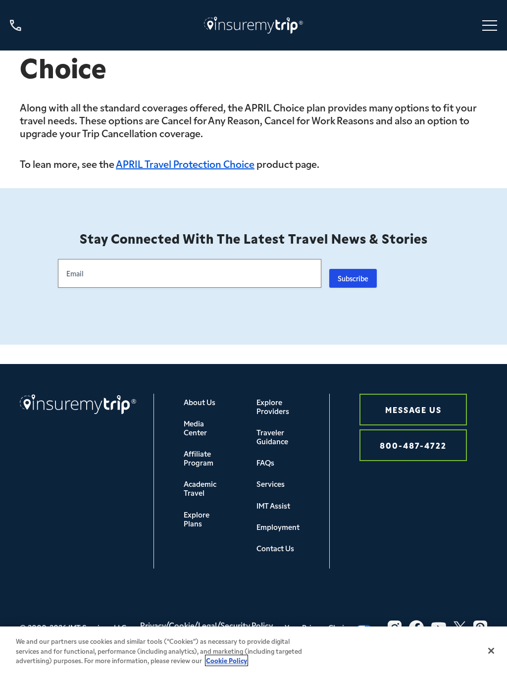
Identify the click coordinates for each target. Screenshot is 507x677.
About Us (199, 402)
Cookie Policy (226, 660)
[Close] (491, 651)
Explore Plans (196, 518)
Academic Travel (200, 488)
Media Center (195, 427)
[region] (253, 651)
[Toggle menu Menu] (489, 25)
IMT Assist (273, 505)
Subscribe (353, 278)
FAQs (265, 462)
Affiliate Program (198, 458)
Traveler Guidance (272, 436)
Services (270, 483)
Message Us (413, 409)
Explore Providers (272, 406)
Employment (278, 526)
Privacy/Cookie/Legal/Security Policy (206, 625)
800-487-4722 (413, 445)
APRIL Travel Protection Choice (185, 163)
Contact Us (275, 548)
